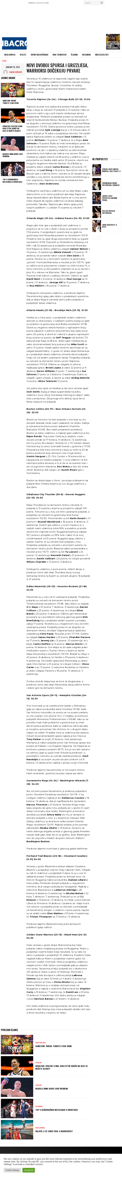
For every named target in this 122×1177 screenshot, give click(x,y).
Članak (39, 1106)
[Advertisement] (75, 28)
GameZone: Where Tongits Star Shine (11, 101)
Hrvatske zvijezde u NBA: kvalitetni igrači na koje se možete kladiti (13, 128)
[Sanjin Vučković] (6, 72)
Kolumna (40, 1128)
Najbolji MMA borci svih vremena (13, 155)
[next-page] (99, 238)
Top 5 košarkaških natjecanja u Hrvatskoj (12, 180)
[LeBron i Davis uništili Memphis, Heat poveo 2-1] (96, 170)
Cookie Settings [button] (12, 1170)
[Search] (101, 2)
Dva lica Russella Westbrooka (108, 212)
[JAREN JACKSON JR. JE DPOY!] (96, 226)
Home (4, 61)
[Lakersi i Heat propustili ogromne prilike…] (96, 198)
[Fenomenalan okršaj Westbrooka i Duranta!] (96, 184)
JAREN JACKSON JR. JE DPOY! (109, 226)
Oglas (38, 1062)
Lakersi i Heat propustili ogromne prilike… (109, 198)
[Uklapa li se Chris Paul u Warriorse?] (17, 1129)
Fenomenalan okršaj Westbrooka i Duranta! (111, 184)
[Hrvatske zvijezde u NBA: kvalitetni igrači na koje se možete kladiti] (13, 115)
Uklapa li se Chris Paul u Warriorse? (54, 1131)
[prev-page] (94, 238)
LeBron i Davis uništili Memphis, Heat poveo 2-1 (111, 170)
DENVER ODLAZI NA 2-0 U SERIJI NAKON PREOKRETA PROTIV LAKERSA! (113, 45)
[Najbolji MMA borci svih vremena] (13, 143)
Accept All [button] (28, 1170)
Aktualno (40, 1043)
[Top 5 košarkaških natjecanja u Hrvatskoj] (13, 169)
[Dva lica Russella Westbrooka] (96, 212)
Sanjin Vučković (15, 72)
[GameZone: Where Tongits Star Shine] (13, 90)
